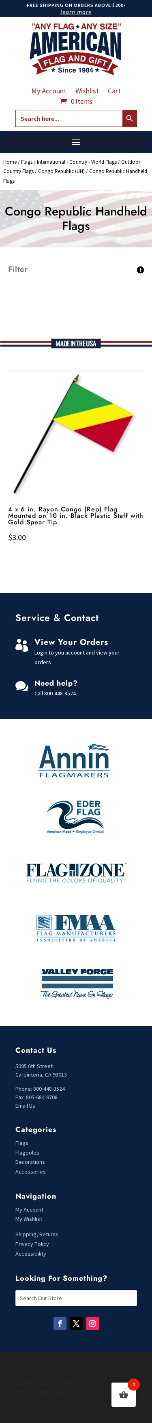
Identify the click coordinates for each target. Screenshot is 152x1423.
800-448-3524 (60, 693)
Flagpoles (28, 1152)
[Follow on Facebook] (60, 1323)
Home (10, 161)
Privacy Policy (32, 1244)
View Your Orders (71, 642)
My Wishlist (28, 1218)
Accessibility (30, 1253)
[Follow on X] (76, 1323)
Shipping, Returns (36, 1234)
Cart (114, 91)
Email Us (25, 1105)
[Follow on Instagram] (92, 1323)
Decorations (30, 1161)
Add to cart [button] (76, 554)
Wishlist (87, 91)
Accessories (30, 1171)
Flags (26, 161)
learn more (76, 12)
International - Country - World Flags (77, 161)
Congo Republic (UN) (61, 171)
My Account (48, 91)
